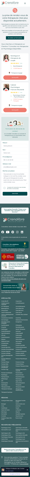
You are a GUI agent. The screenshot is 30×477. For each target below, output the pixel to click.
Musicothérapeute (20, 339)
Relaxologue (19, 378)
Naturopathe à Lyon (6, 429)
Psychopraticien (5, 376)
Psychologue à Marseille (7, 437)
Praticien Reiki (4, 364)
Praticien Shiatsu (20, 364)
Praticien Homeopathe (21, 351)
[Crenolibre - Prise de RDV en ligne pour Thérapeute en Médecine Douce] (10, 3)
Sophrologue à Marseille (21, 427)
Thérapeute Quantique (6, 392)
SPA (2, 380)
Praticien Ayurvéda (20, 345)
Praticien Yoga (4, 369)
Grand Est (18, 406)
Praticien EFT (19, 349)
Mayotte (18, 412)
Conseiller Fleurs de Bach (22, 314)
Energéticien (19, 321)
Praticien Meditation (21, 355)
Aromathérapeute (20, 303)
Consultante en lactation (7, 317)
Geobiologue (4, 329)
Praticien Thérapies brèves (22, 366)
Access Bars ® (4, 301)
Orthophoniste (4, 343)
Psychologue (4, 374)
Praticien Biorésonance (21, 347)
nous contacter (24, 464)
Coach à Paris (4, 439)
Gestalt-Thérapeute (20, 329)
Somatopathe (4, 382)
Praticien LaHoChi (20, 353)
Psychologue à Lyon (20, 439)
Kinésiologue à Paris (6, 435)
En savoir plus (9, 471)
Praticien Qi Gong (20, 362)
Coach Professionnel (6, 312)
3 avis (21, 63)
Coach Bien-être (19, 310)
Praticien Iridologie (5, 353)
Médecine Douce (5, 341)
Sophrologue (4, 384)
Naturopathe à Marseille (21, 435)
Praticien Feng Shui (5, 351)
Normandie (4, 414)
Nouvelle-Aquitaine (20, 414)
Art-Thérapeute (5, 306)
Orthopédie (18, 343)
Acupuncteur (19, 301)
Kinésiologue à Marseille (7, 441)
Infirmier (3, 335)
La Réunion (18, 410)
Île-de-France (19, 418)
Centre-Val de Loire (20, 404)
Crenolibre (4, 227)
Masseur (3, 339)
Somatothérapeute (20, 382)
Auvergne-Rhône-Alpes (7, 400)
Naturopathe (19, 341)
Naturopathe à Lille (20, 437)
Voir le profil (15, 77)
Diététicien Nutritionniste (22, 319)
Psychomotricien (20, 374)
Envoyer (15, 193)
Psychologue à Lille (20, 433)
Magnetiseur (19, 337)
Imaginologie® (19, 333)
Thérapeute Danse (5, 386)
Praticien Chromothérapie (7, 349)
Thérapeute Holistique (6, 388)
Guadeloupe (4, 408)
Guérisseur (18, 331)
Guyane (17, 408)
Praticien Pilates (5, 362)
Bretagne (3, 404)
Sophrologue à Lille (5, 433)
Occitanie (3, 416)
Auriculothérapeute (20, 306)
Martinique (4, 412)
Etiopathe (3, 327)
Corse (2, 406)
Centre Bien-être (20, 308)
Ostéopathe (4, 345)
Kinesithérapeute (5, 337)
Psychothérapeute (20, 376)
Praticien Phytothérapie (21, 358)
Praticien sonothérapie (6, 372)
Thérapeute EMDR (20, 386)
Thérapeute (18, 384)
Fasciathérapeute (20, 327)
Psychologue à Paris (6, 427)
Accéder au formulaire (15, 38)
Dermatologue (4, 319)
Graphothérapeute (5, 331)
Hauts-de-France (5, 410)
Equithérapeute (5, 325)
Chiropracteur (4, 310)
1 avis (21, 92)
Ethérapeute (19, 325)
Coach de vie (19, 312)
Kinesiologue (19, 335)
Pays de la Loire (19, 416)
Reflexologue (4, 378)
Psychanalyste (19, 372)
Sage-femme (19, 380)
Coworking (18, 317)
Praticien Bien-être (5, 347)
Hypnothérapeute (5, 333)
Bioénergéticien (5, 308)
